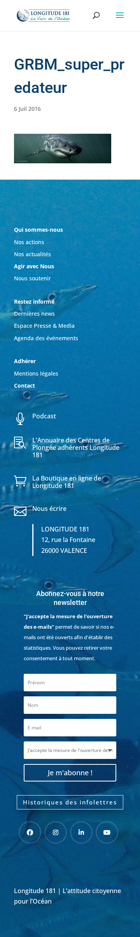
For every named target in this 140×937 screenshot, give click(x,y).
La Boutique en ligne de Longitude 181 (66, 482)
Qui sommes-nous (38, 229)
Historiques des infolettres (70, 802)
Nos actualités (32, 254)
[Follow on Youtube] (107, 832)
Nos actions (29, 242)
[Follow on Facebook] (30, 832)
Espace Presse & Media (44, 325)
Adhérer (25, 361)
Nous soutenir (32, 278)
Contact (24, 385)
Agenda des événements (46, 338)
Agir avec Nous (34, 266)
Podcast (44, 416)
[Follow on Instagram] (55, 832)
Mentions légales (36, 373)
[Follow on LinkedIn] (81, 832)
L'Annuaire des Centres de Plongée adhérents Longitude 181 (75, 447)
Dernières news (34, 313)
